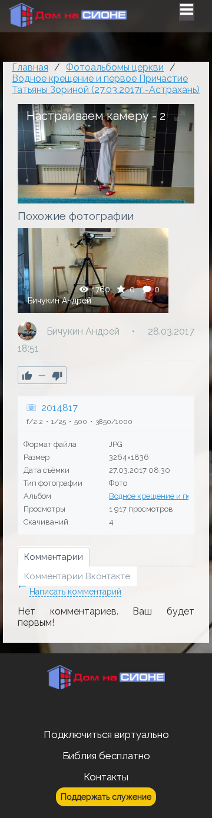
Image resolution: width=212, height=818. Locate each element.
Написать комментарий (75, 591)
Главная (30, 67)
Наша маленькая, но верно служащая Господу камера (93, 270)
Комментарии (53, 557)
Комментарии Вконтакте (77, 576)
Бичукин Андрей (59, 300)
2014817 (59, 407)
